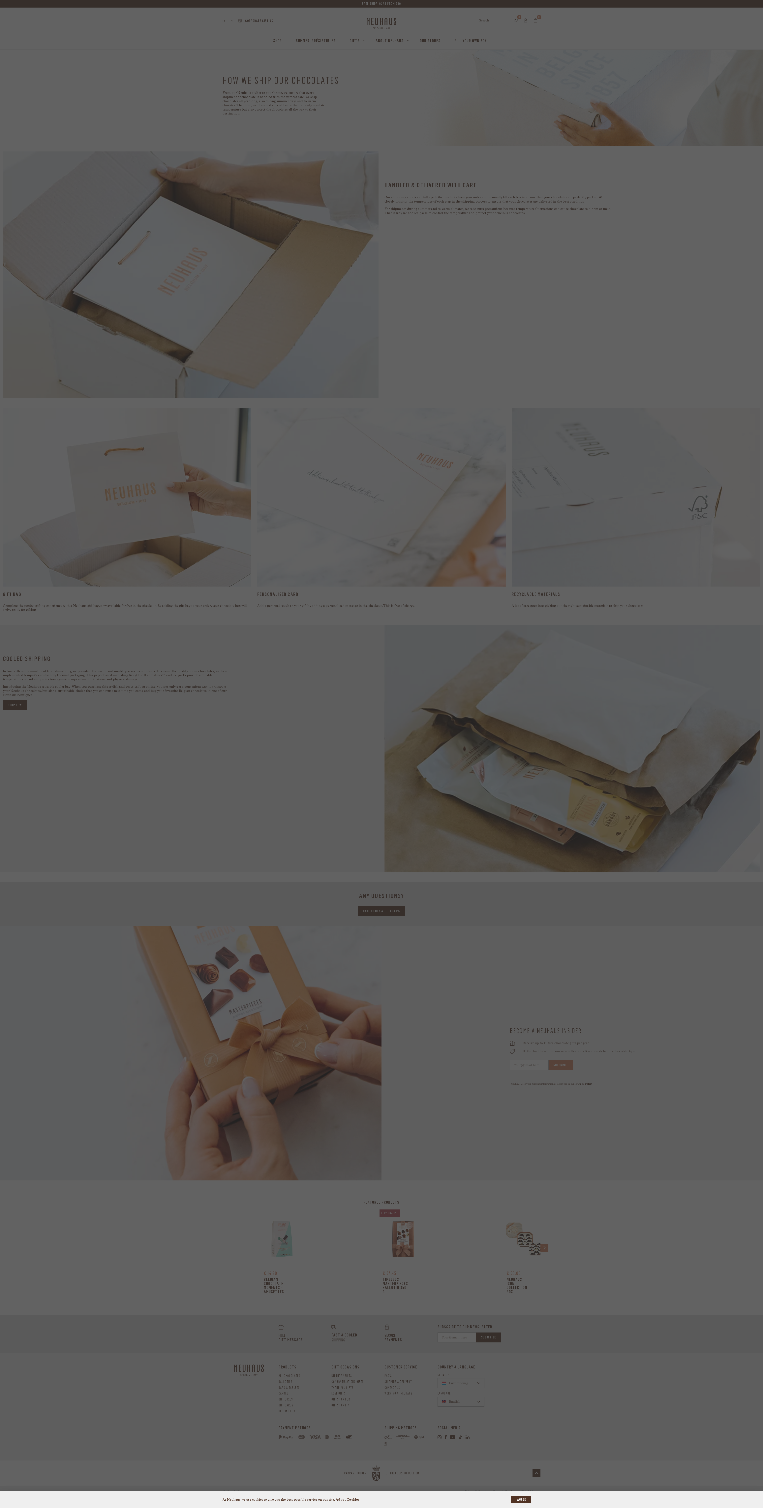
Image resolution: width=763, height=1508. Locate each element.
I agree (521, 1499)
